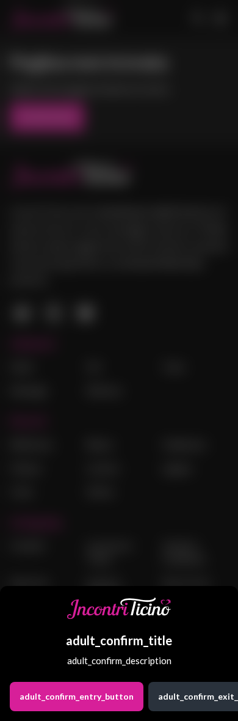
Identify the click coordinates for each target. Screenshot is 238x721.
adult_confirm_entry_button (77, 696)
